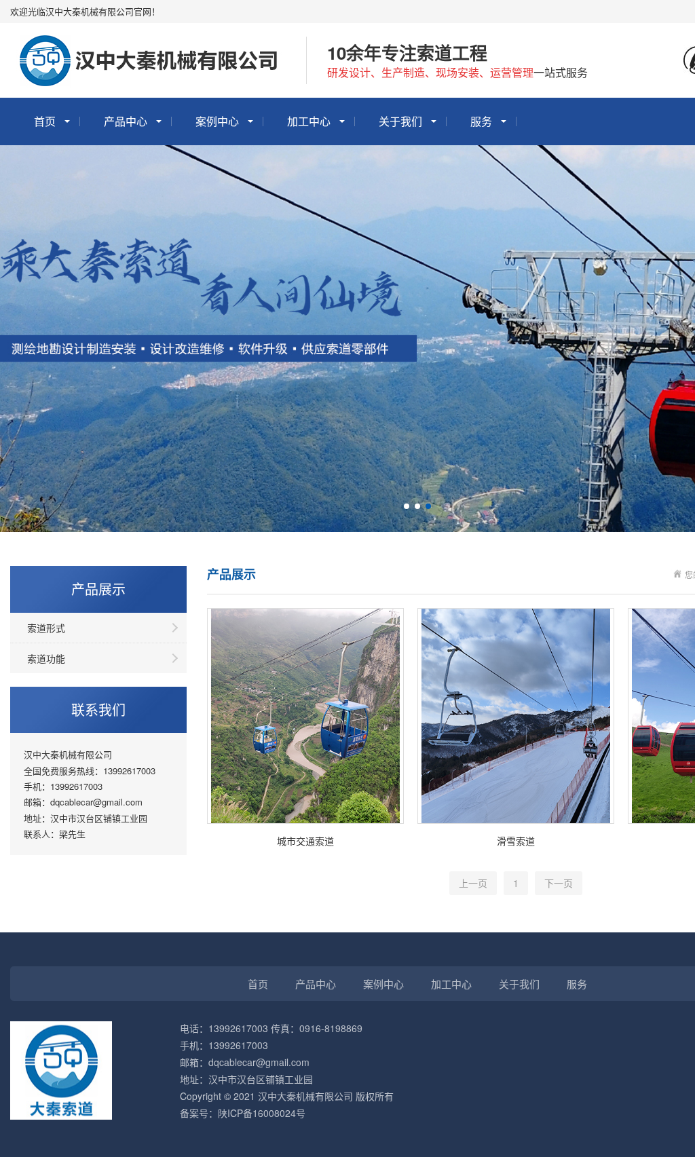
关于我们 (400, 121)
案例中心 (217, 121)
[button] (406, 506)
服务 (481, 121)
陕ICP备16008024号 (261, 1113)
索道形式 (46, 627)
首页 (45, 121)
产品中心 (125, 121)
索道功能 (46, 658)
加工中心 (309, 121)
